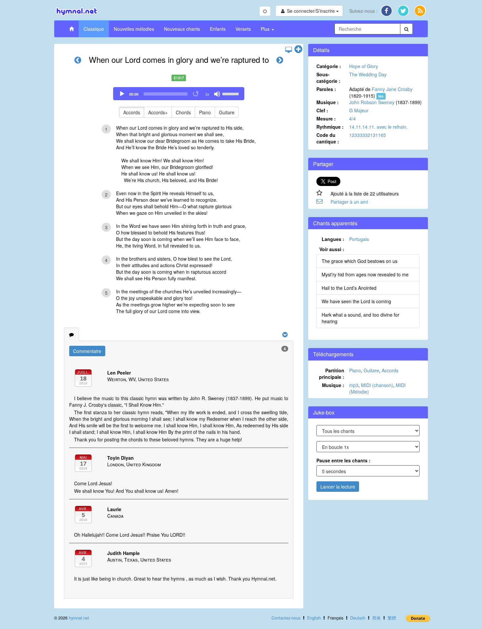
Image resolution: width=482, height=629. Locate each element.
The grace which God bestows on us (359, 261)
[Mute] (217, 94)
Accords (131, 112)
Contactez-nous (285, 618)
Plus (266, 29)
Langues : (333, 239)
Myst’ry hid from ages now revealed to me (365, 274)
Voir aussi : (331, 249)
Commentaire (87, 351)
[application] (178, 93)
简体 (376, 618)
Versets (243, 29)
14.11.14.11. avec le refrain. (378, 126)
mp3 (353, 385)
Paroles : (326, 89)
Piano (205, 112)
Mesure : (326, 118)
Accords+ (158, 112)
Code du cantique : (327, 138)
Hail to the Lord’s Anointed (349, 288)
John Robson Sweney (371, 102)
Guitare (226, 112)
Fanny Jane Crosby (392, 89)
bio (380, 96)
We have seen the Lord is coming (356, 301)
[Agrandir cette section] (298, 49)
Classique (94, 29)
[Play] (122, 94)
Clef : (322, 110)
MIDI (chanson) (377, 385)
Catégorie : (328, 66)
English (314, 618)
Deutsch (357, 618)
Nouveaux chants (182, 29)
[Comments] (71, 334)
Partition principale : (331, 373)
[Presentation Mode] (288, 49)
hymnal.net (79, 618)
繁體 (392, 618)
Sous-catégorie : (328, 77)
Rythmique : (330, 126)
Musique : (327, 102)
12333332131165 (367, 135)
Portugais (359, 239)
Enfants (218, 29)
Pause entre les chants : (343, 460)
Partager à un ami (349, 201)
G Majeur (359, 110)
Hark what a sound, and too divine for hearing (360, 317)
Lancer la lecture (337, 486)
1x (207, 94)
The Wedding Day (368, 74)
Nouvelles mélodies (134, 29)
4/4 (352, 118)
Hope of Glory (363, 66)
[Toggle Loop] (196, 94)
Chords (183, 112)
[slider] (231, 93)
